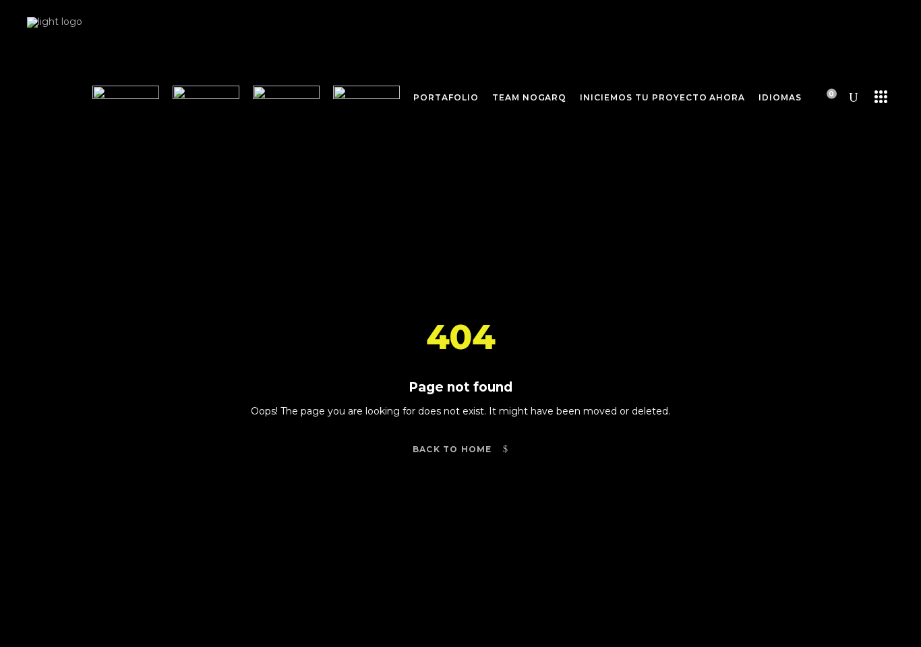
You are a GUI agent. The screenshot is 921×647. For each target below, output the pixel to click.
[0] (823, 97)
